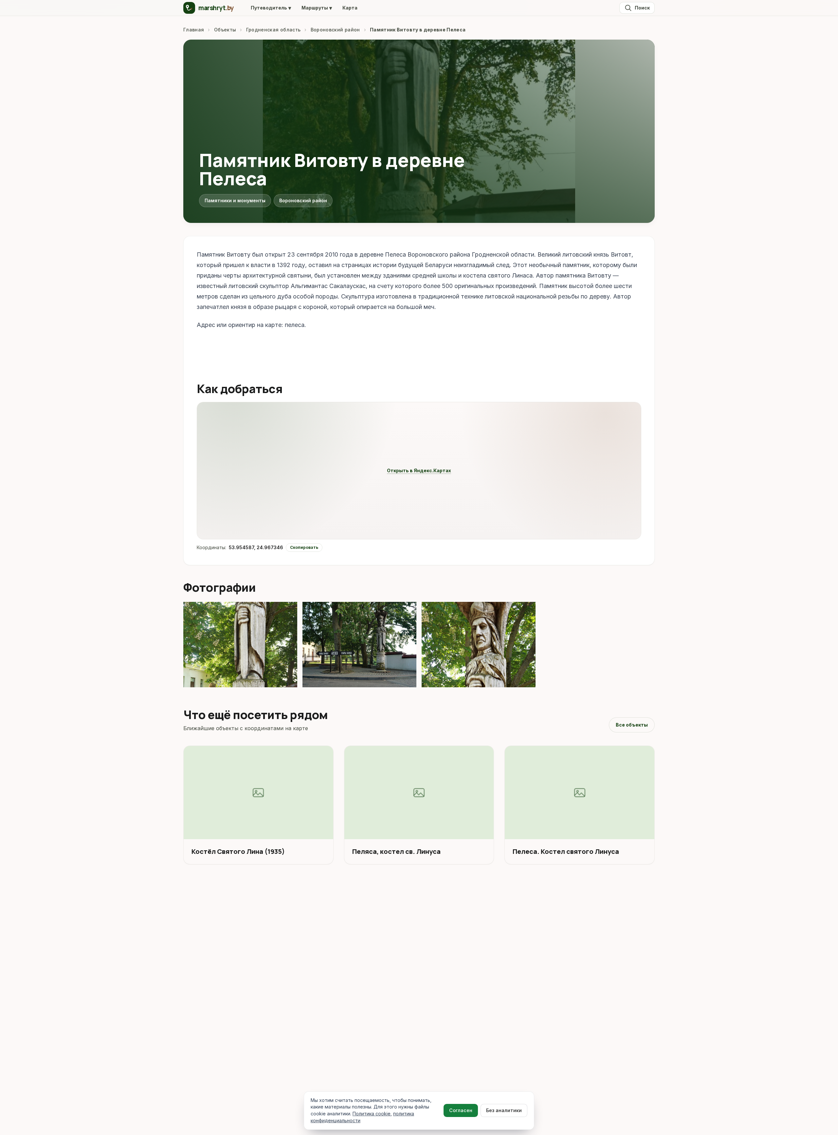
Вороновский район (335, 29)
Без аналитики (504, 1110)
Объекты (225, 29)
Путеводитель (271, 8)
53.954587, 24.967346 (256, 547)
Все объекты (632, 725)
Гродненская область (273, 29)
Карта (349, 7)
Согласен (460, 1110)
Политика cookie (372, 1113)
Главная (193, 29)
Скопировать (304, 547)
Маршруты (316, 8)
